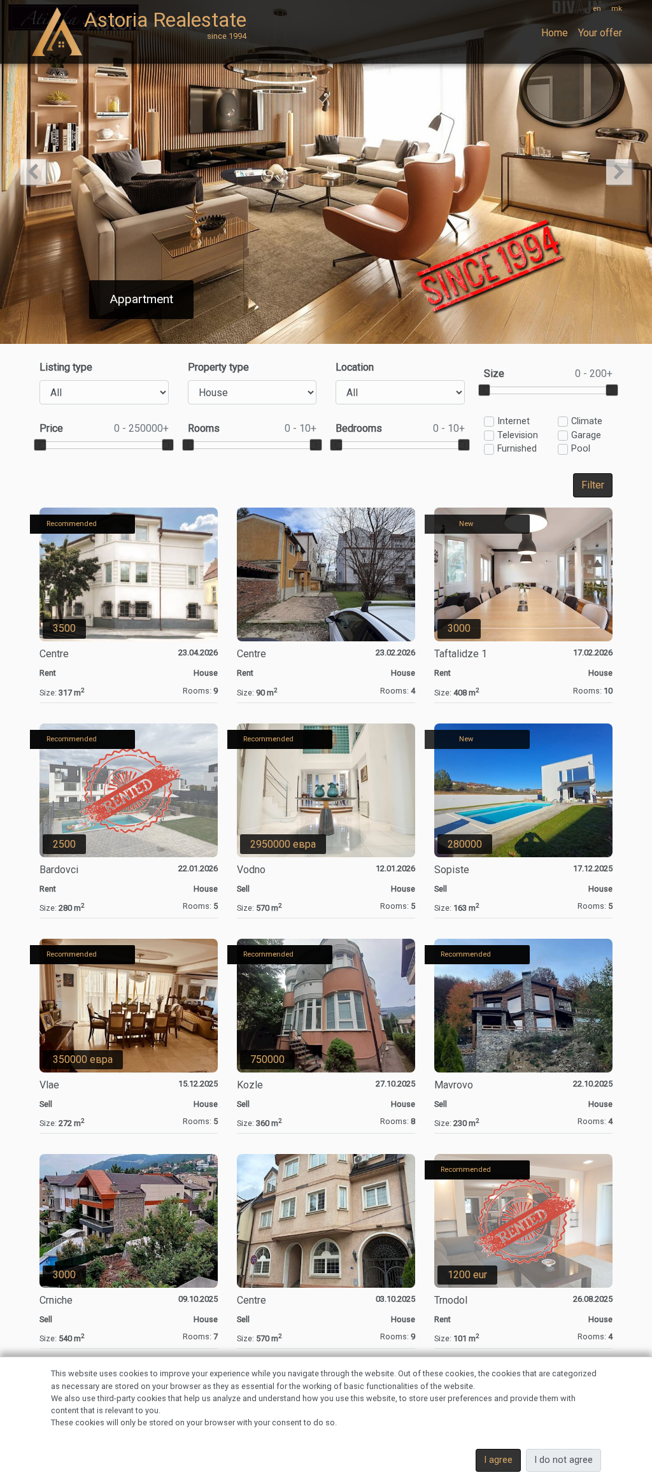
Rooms (252, 428)
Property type (218, 367)
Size (548, 373)
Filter (592, 485)
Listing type (65, 367)
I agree (498, 1460)
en (597, 8)
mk (616, 8)
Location (355, 367)
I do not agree (563, 1460)
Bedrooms (400, 428)
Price (104, 428)
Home (554, 33)
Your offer (600, 33)
